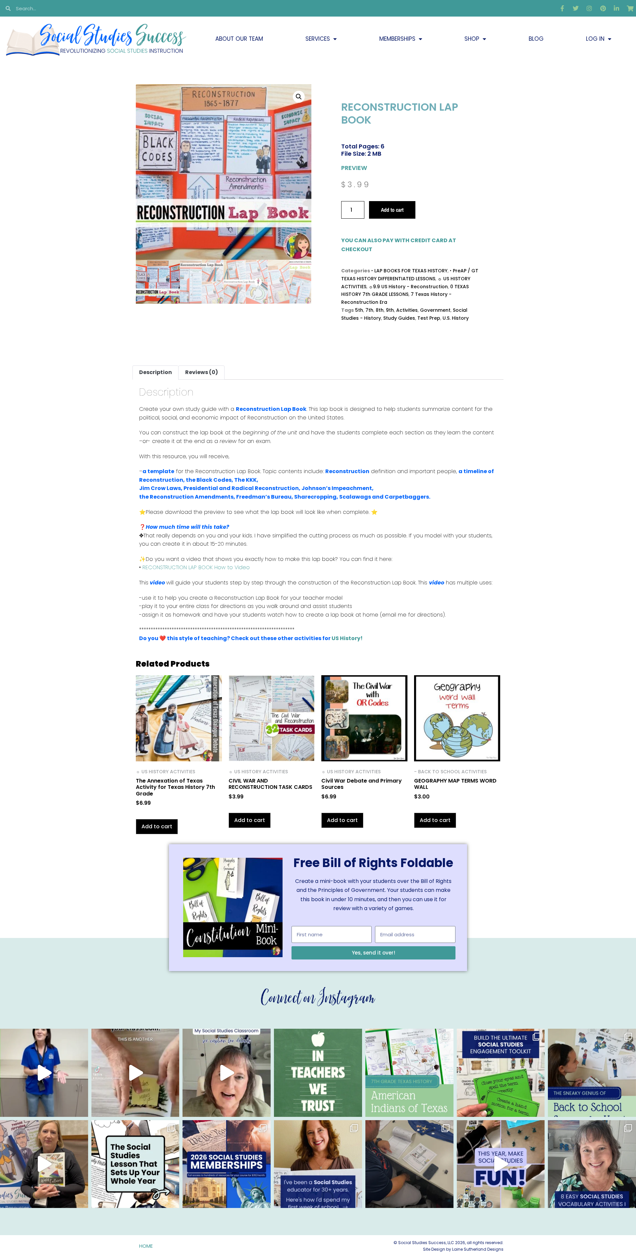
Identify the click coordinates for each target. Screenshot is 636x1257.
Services (317, 39)
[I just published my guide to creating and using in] (227, 1073)
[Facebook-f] (562, 8)
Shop (471, 39)
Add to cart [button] (156, 826)
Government (435, 310)
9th (390, 310)
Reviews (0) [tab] (201, 372)
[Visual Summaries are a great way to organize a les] (135, 1073)
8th (380, 310)
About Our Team (239, 39)
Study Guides (399, 318)
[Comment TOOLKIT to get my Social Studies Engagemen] (501, 1073)
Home (146, 1245)
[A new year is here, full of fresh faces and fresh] (318, 1073)
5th (359, 310)
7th (369, 310)
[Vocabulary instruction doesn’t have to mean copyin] (592, 1164)
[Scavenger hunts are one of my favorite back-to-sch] (592, 1073)
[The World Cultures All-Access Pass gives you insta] (44, 1164)
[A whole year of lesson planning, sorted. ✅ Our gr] (227, 1164)
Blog (536, 39)
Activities (407, 310)
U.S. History (456, 318)
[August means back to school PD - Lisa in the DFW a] (409, 1164)
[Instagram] (589, 8)
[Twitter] (576, 8)
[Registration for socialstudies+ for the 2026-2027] (44, 1073)
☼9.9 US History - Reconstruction (408, 286)
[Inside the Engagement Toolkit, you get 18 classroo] (501, 1164)
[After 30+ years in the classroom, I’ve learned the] (318, 1164)
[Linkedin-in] (616, 8)
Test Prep (428, 318)
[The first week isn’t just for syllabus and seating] (135, 1164)
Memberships (397, 39)
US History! (347, 638)
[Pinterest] (603, 8)
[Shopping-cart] (630, 8)
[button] (299, 97)
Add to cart (392, 209)
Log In (595, 39)
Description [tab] (155, 372)
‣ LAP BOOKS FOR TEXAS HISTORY (409, 270)
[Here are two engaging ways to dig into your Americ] (409, 1073)
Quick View (179, 752)
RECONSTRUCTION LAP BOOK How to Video (196, 567)
